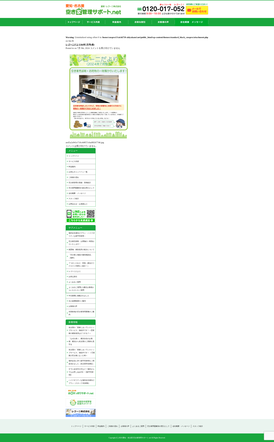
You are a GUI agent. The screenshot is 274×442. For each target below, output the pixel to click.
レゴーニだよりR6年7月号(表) (80, 44)
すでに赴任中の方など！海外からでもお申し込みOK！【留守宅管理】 (81, 372)
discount (140, 22)
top (74, 22)
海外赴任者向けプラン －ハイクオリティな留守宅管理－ (82, 234)
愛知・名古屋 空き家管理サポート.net (136, 438)
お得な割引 (73, 277)
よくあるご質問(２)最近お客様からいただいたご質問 (81, 288)
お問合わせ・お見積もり (78, 204)
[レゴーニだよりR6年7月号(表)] (98, 140)
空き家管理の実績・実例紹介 (80, 183)
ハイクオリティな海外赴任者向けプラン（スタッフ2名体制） (81, 381)
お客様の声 (163, 22)
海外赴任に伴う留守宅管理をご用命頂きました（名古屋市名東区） (81, 362)
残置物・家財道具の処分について (81, 250)
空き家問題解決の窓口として (158, 426)
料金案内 (72, 167)
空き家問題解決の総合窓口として (81, 188)
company (191, 22)
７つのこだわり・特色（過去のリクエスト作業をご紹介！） (81, 264)
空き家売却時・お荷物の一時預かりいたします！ (81, 242)
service (93, 22)
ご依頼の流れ (74, 177)
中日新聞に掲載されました (79, 296)
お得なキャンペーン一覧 (78, 172)
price (116, 22)
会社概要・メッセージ (77, 193)
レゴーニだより (75, 271)
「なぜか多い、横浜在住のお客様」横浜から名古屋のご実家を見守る (81, 341)
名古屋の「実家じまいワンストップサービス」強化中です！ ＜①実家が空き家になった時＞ (82, 353)
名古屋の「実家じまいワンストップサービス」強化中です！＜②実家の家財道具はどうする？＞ (81, 330)
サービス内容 (74, 161)
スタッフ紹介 (74, 199)
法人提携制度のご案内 (77, 301)
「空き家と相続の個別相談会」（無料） (81, 256)
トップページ (74, 156)
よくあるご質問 (75, 282)
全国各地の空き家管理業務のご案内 (81, 313)
